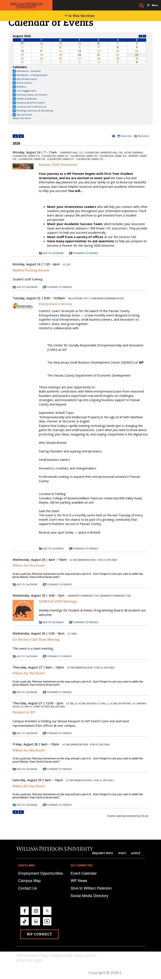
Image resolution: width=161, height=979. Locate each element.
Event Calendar (84, 873)
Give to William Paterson (91, 888)
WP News (79, 880)
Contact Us (27, 888)
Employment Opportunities (40, 873)
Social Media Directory (89, 895)
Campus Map (29, 880)
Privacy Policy (133, 973)
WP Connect (39, 934)
